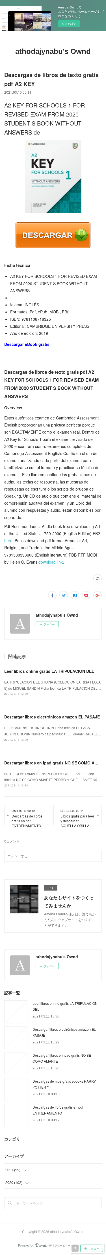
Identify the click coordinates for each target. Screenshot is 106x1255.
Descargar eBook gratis (26, 344)
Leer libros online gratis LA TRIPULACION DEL (49, 671)
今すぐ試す (69, 24)
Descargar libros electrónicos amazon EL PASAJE (52, 717)
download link (50, 562)
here (8, 540)
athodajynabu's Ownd (53, 51)
